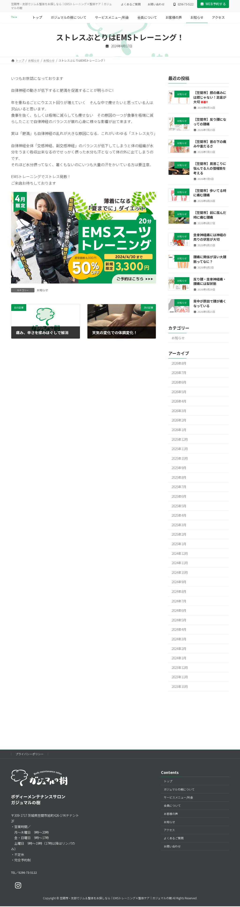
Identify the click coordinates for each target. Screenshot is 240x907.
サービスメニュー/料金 (178, 797)
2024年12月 (180, 553)
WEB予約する (216, 3)
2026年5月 (179, 391)
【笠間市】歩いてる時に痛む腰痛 (209, 193)
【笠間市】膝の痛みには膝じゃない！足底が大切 (209, 97)
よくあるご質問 (131, 4)
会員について (172, 805)
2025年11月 (180, 448)
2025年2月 (179, 534)
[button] (24, 872)
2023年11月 (180, 677)
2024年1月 (179, 658)
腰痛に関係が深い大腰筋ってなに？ (209, 259)
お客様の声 (171, 814)
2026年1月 (179, 429)
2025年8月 (179, 477)
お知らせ (42, 290)
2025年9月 (179, 467)
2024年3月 (179, 639)
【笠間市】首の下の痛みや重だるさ (209, 144)
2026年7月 (179, 372)
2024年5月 (179, 620)
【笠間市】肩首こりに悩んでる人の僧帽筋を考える (209, 168)
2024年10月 (180, 572)
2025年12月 (180, 439)
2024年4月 (179, 629)
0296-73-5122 (186, 4)
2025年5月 (179, 506)
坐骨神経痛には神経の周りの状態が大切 (209, 237)
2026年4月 (179, 401)
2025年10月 (180, 458)
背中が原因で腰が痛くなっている (209, 303)
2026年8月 (179, 363)
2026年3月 (179, 410)
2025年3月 (179, 525)
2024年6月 (179, 610)
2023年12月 (180, 667)
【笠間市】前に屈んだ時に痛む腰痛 (209, 215)
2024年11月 (180, 562)
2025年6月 (179, 496)
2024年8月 (179, 591)
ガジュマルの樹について (179, 789)
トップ (168, 781)
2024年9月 (179, 582)
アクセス (169, 830)
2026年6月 (179, 382)
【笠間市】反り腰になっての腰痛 (209, 121)
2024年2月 (179, 648)
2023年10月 (180, 686)
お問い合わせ (156, 4)
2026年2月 (179, 420)
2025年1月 (179, 543)
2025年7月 (179, 487)
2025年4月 (179, 515)
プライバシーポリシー (29, 754)
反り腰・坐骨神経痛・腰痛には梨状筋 (209, 281)
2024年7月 (179, 601)
